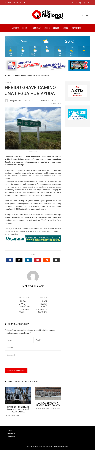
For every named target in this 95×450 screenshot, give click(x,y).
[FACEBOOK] (9, 260)
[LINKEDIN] (28, 260)
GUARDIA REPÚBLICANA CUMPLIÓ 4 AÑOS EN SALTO (48, 404)
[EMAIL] (56, 260)
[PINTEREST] (37, 260)
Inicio (10, 431)
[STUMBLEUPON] (46, 260)
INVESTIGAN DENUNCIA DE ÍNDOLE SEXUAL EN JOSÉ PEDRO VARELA (18, 409)
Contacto (11, 436)
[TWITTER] (19, 260)
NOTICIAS (8, 82)
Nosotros (11, 433)
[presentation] (7, 401)
